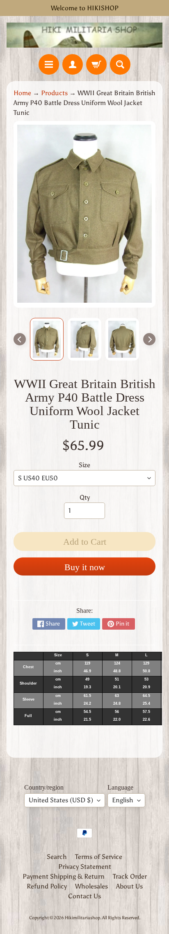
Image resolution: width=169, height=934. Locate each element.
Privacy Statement (84, 866)
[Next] (149, 339)
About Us (129, 886)
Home (22, 93)
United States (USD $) (61, 800)
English (122, 800)
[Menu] (49, 64)
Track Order (130, 876)
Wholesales (91, 886)
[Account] (72, 64)
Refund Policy (47, 886)
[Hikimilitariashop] (84, 35)
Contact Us (84, 896)
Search (57, 857)
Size (84, 465)
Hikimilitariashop (82, 917)
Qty (85, 497)
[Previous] (20, 339)
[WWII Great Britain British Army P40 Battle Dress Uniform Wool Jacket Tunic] (47, 339)
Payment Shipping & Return (64, 876)
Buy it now (84, 567)
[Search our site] (120, 64)
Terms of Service (98, 857)
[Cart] (96, 64)
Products (54, 93)
